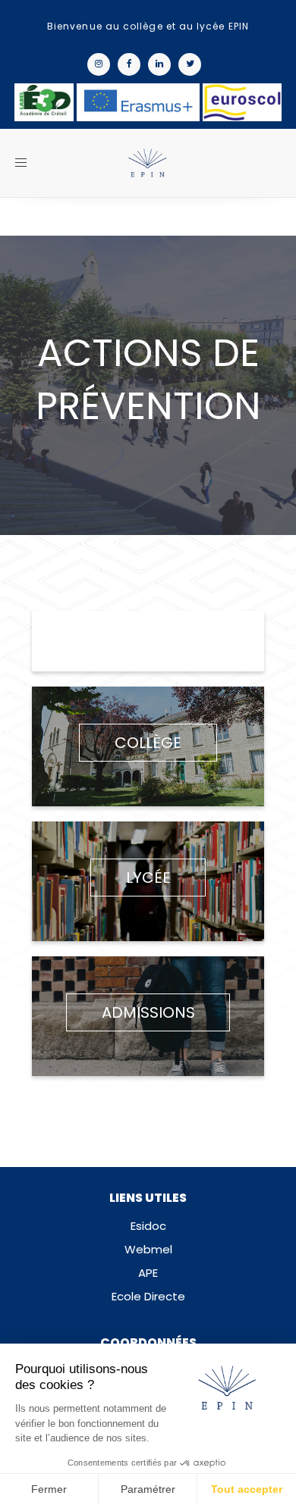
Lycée (148, 877)
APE (148, 1273)
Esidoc (148, 1226)
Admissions (148, 1012)
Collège (148, 742)
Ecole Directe (148, 1296)
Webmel (148, 1249)
